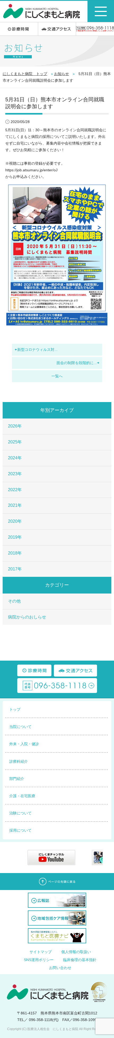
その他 (14, 601)
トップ (14, 709)
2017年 (15, 569)
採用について (20, 830)
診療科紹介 (18, 761)
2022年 (15, 489)
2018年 (15, 553)
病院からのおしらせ (27, 617)
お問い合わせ (60, 968)
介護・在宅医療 (22, 796)
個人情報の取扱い (76, 952)
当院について (20, 727)
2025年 (15, 442)
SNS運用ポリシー (39, 960)
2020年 (15, 521)
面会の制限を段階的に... (76, 363)
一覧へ (57, 376)
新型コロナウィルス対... (37, 349)
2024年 (15, 458)
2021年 (15, 505)
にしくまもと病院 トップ (25, 74)
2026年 (15, 426)
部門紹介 (16, 779)
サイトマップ (40, 952)
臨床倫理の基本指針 (80, 960)
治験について (20, 813)
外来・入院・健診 (24, 744)
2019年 (15, 537)
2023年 (15, 474)
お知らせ (61, 74)
